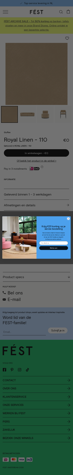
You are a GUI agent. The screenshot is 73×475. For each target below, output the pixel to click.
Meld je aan (53, 248)
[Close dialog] (68, 218)
